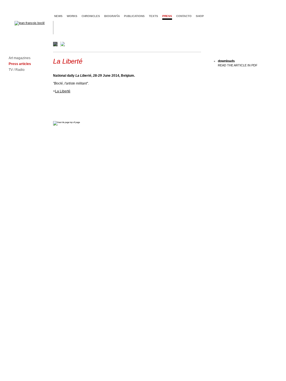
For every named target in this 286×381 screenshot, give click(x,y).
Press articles (20, 64)
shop (200, 16)
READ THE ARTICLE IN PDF (238, 65)
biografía (112, 16)
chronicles (91, 16)
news (58, 16)
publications (134, 16)
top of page (74, 122)
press (167, 16)
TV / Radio (17, 70)
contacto (184, 16)
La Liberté (62, 91)
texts (153, 16)
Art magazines (19, 58)
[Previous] (62, 44)
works (72, 16)
